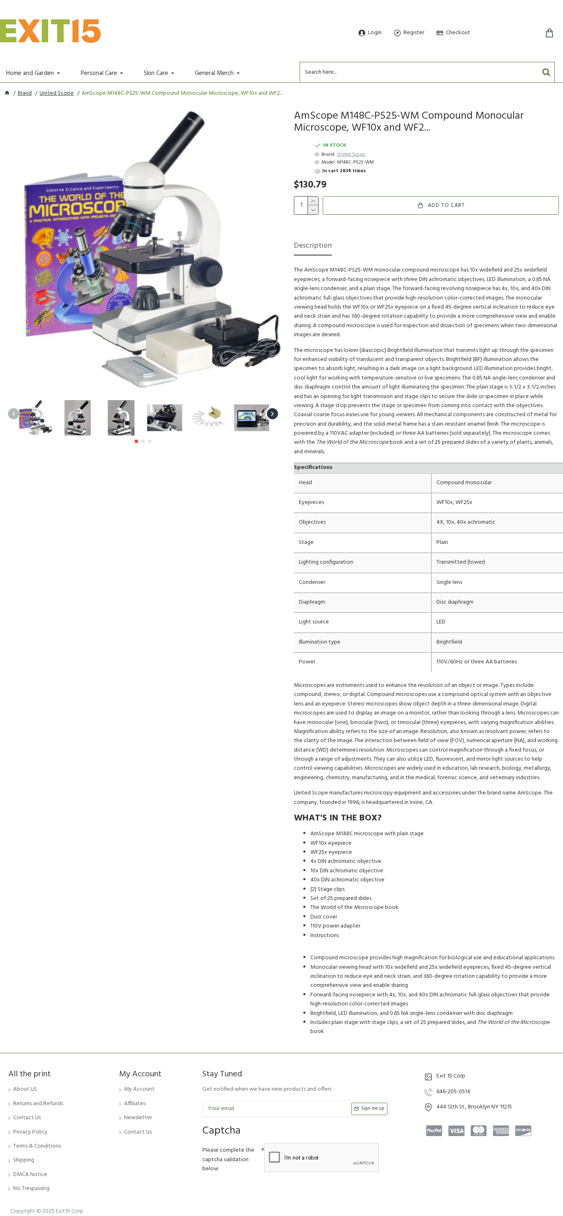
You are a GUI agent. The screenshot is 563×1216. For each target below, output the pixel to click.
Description (313, 246)
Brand (25, 93)
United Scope (57, 93)
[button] (13, 414)
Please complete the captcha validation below (228, 1160)
